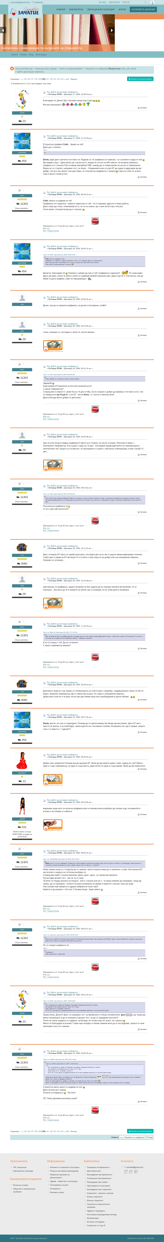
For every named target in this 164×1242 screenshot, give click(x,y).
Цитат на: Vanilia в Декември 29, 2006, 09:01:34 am (59, 1059)
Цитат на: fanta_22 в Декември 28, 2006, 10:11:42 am (60, 632)
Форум (122, 9)
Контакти (114, 2)
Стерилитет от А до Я (96, 1225)
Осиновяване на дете (59, 1185)
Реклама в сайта (57, 1192)
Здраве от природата (96, 1210)
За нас (102, 2)
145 (61, 79)
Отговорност (55, 1188)
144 (58, 79)
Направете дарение (143, 9)
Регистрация (41, 54)
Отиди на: (115, 1137)
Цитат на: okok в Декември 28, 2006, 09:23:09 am (59, 374)
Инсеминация (93, 1218)
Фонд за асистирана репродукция (64, 1170)
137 (32, 79)
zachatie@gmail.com (20, 2)
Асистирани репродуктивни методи (102, 1214)
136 (28, 79)
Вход (31, 54)
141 (47, 79)
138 (35, 79)
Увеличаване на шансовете (98, 1185)
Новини (60, 9)
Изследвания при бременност (99, 1174)
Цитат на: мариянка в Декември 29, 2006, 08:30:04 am (60, 935)
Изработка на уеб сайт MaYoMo (140, 1238)
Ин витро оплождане (95, 1221)
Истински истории (20, 1185)
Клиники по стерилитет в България (64, 1167)
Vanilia (22, 113)
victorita (22, 819)
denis (22, 195)
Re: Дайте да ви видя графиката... (63, 91)
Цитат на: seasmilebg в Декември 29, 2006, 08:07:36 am (61, 859)
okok (22, 331)
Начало (14, 54)
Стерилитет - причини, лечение (100, 1193)
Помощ (23, 54)
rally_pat (125, 68)
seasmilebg (22, 153)
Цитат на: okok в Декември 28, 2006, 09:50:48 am (59, 494)
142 (51, 79)
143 (54, 79)
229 (67, 79)
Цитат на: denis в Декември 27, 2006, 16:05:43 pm (59, 1001)
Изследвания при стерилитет (99, 1189)
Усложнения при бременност (99, 1178)
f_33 (22, 555)
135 (24, 79)
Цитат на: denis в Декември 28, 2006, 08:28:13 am (59, 255)
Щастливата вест (94, 1170)
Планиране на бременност (98, 1167)
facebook (38, 2)
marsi (132, 68)
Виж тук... (47, 228)
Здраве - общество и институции (64, 1181)
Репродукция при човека (97, 1182)
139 (39, 79)
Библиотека (76, 9)
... (22, 79)
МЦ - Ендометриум (51, 230)
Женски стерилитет (95, 1200)
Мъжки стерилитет (94, 1196)
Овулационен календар (101, 9)
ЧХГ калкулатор (19, 1167)
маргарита (22, 773)
